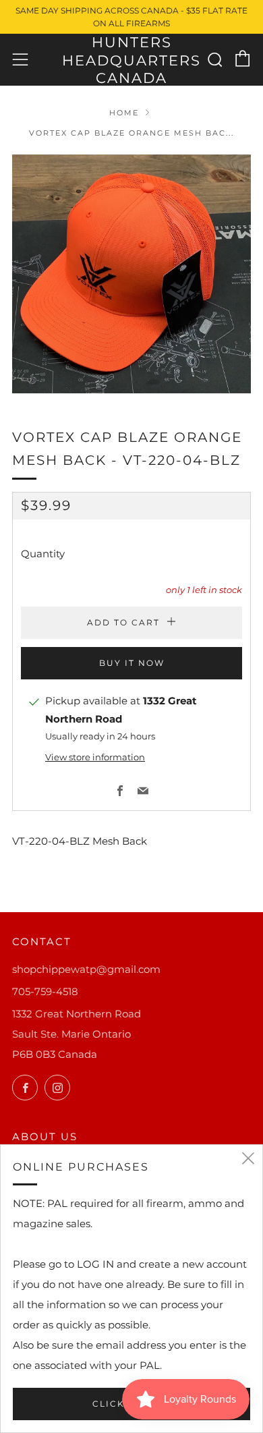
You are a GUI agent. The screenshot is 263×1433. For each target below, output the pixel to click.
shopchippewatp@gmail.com (86, 969)
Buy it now (132, 663)
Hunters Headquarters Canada (131, 60)
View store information (95, 757)
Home (124, 112)
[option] (131, 273)
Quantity (43, 553)
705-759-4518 (45, 991)
